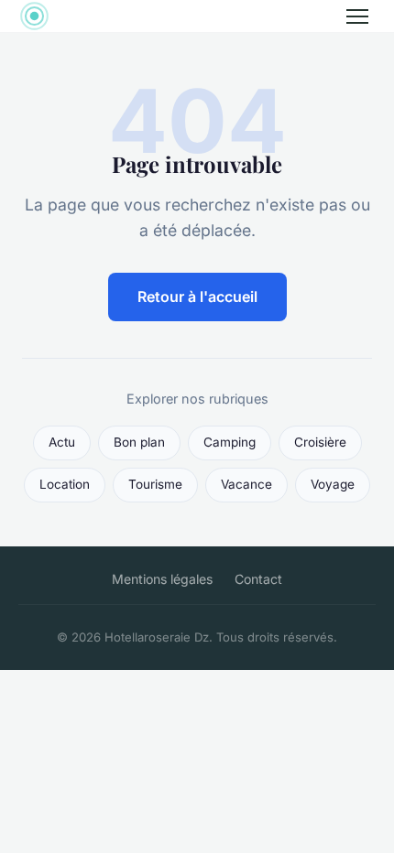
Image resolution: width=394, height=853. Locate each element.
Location (64, 484)
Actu (62, 442)
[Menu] (357, 16)
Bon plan (139, 442)
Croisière (320, 442)
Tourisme (155, 484)
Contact (258, 579)
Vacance (246, 484)
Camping (229, 442)
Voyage (333, 484)
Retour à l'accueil (197, 296)
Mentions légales (162, 579)
